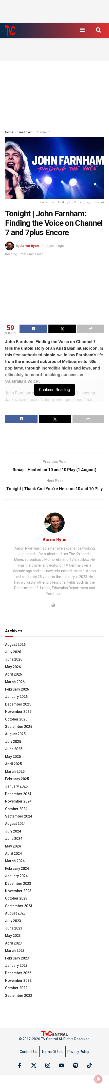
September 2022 (18, 996)
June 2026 (13, 659)
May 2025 (13, 757)
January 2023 (16, 966)
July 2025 (13, 742)
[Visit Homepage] (10, 30)
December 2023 (18, 884)
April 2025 (13, 764)
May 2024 (13, 846)
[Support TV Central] (54, 1033)
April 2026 (13, 674)
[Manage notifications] (98, 1079)
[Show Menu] (82, 29)
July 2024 (13, 831)
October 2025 (16, 719)
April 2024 (13, 854)
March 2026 (15, 682)
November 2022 (18, 981)
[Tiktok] (89, 1065)
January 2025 (16, 786)
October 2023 (16, 898)
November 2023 (18, 891)
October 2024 (16, 809)
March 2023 (15, 951)
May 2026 (13, 667)
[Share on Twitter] (62, 329)
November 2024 (18, 801)
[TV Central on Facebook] (19, 1065)
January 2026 (16, 697)
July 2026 (13, 652)
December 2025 (18, 704)
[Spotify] (75, 1065)
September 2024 (18, 816)
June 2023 (13, 928)
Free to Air (24, 132)
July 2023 (13, 921)
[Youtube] (61, 1065)
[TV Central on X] (33, 1065)
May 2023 (13, 936)
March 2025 (15, 772)
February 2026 (17, 689)
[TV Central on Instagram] (47, 1065)
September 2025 (18, 727)
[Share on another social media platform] (90, 329)
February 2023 (17, 958)
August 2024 (15, 824)
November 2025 (18, 712)
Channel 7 (43, 132)
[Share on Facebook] (33, 329)
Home (9, 132)
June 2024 (13, 839)
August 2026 (15, 645)
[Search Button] (98, 29)
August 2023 (15, 913)
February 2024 (17, 869)
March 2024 (15, 861)
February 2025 (17, 779)
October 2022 (16, 988)
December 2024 (18, 794)
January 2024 (16, 876)
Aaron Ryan (29, 246)
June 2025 (13, 749)
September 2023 (18, 906)
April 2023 (13, 943)
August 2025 (15, 734)
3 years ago (55, 246)
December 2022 (18, 973)
